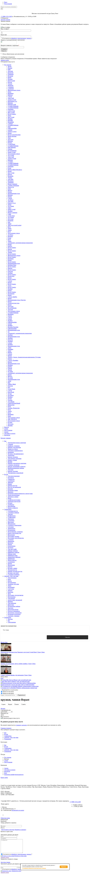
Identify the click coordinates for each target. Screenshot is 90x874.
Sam (9, 222)
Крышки (10, 488)
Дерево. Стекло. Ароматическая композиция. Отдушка (24, 357)
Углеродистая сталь (13, 303)
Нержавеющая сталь (14, 193)
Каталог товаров (6, 438)
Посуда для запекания (14, 487)
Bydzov (10, 142)
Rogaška (10, 425)
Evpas (9, 168)
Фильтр (3, 708)
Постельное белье (13, 609)
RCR (9, 227)
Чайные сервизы (13, 550)
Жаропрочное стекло (14, 90)
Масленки (11, 522)
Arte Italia (10, 179)
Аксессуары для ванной (15, 600)
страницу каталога (21, 725)
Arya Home (11, 401)
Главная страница (6, 728)
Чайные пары (12, 554)
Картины (10, 592)
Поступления (8, 430)
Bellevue (10, 95)
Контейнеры (11, 506)
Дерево (10, 177)
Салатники (11, 520)
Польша (10, 79)
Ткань (9, 285)
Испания (10, 76)
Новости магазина (8, 691)
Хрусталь (10, 139)
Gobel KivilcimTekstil (14, 403)
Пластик (10, 271)
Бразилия (10, 72)
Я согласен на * (17, 854)
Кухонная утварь (13, 490)
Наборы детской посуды (15, 571)
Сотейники (11, 481)
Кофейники (11, 558)
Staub (9, 416)
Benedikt (10, 120)
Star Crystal (11, 117)
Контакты (7, 435)
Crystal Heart (11, 144)
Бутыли (10, 503)
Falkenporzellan (12, 128)
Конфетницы (12, 516)
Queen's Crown (12, 131)
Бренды (6, 427)
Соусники (11, 527)
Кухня (6, 734)
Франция (10, 85)
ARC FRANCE (12, 419)
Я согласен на (17, 38)
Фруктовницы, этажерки (15, 531)
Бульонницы (11, 530)
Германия (10, 74)
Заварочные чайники (14, 557)
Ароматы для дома (13, 584)
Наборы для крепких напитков (17, 463)
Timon (9, 204)
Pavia (9, 406)
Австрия (10, 71)
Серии (6, 428)
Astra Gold (11, 98)
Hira (9, 382)
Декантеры (11, 455)
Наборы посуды (12, 485)
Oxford (10, 316)
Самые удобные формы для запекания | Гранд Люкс (16, 675)
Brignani (10, 195)
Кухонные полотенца (14, 614)
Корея (9, 77)
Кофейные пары (12, 555)
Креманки (11, 452)
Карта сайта (4, 777)
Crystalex (10, 161)
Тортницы (11, 519)
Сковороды (11, 479)
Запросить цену (16, 871)
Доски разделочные (14, 495)
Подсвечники (12, 582)
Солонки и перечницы (14, 525)
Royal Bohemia (12, 150)
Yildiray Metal (12, 384)
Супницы (11, 539)
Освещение (7, 739)
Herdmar (10, 365)
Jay (9, 332)
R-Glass (10, 422)
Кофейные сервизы (13, 552)
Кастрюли (11, 477)
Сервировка (7, 736)
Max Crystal (11, 112)
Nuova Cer (11, 187)
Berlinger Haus (12, 265)
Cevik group (11, 215)
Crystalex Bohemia (13, 106)
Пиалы (10, 544)
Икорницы (11, 541)
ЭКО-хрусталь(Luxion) (14, 225)
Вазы (9, 579)
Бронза (10, 174)
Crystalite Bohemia (13, 107)
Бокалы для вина (13, 457)
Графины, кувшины (14, 446)
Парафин (10, 349)
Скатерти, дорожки (13, 616)
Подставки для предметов (15, 595)
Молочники (11, 535)
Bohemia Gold (12, 104)
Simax (9, 92)
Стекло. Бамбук (12, 297)
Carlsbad (10, 123)
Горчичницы (11, 546)
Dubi (9, 126)
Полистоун (11, 276)
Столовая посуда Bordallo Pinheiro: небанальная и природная (19, 688)
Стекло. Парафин (13, 360)
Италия (10, 68)
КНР (9, 69)
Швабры (10, 601)
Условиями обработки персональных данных (34, 868)
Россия (10, 82)
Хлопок (10, 400)
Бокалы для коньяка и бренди (16, 466)
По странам (7, 65)
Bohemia (10, 103)
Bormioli (10, 236)
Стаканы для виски (13, 465)
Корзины (10, 543)
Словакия (11, 87)
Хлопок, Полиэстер (14, 408)
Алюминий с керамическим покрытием (20, 333)
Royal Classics (12, 114)
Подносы (10, 547)
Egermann (10, 109)
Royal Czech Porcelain (14, 134)
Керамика (11, 93)
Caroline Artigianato (13, 185)
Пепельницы (11, 597)
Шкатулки (11, 605)
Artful (9, 381)
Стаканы (10, 444)
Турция (10, 84)
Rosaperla (10, 176)
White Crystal (11, 209)
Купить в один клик (20, 856)
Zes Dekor (11, 395)
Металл (10, 190)
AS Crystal (11, 155)
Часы (9, 593)
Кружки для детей (13, 573)
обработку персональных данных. (21, 38)
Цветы (10, 581)
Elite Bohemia (12, 147)
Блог (2, 678)
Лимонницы (11, 528)
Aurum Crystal (12, 99)
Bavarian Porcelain (13, 327)
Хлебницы (11, 504)
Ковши (10, 484)
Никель (10, 268)
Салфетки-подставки (14, 500)
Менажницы (11, 523)
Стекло (10, 96)
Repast (10, 133)
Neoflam (10, 273)
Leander (10, 130)
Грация (10, 368)
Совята (23, 704)
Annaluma (11, 182)
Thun (9, 138)
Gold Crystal (11, 111)
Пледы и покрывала (14, 611)
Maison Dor (11, 405)
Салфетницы (11, 517)
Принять (63, 866)
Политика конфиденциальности (13, 774)
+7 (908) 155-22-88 (6, 16)
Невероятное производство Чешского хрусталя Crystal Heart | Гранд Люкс (23, 652)
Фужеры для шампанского (16, 454)
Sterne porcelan (12, 136)
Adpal (9, 347)
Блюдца (10, 566)
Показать (22, 637)
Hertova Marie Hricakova (15, 169)
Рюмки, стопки (12, 460)
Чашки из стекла (13, 449)
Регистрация (8, 4)
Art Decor (10, 200)
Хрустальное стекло (14, 154)
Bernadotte (11, 122)
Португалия (11, 80)
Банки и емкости (13, 508)
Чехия (9, 66)
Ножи (9, 498)
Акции (6, 432)
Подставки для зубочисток (16, 538)
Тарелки (10, 514)
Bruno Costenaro (12, 184)
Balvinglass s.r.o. (12, 101)
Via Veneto (11, 206)
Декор (9, 585)
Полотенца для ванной (14, 612)
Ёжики (17, 704)
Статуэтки (11, 589)
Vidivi (9, 208)
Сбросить (67, 637)
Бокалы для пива (13, 471)
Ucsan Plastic (11, 389)
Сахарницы (11, 562)
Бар (5, 732)
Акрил (10, 230)
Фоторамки (11, 587)
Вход (5, 2)
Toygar (10, 393)
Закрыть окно (5, 60)
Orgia (9, 188)
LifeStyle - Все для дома (11, 737)
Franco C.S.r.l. (12, 203)
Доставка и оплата (9, 433)
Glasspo (10, 149)
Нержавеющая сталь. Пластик (17, 300)
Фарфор (10, 119)
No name (10, 371)
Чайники (10, 482)
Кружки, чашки (12, 568)
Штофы (10, 461)
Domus (10, 192)
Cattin (9, 214)
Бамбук (10, 246)
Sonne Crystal (12, 152)
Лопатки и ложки (13, 496)
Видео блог (4, 642)
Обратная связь (5, 818)
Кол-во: (3, 826)
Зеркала (10, 590)
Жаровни (10, 492)
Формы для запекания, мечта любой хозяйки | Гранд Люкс (18, 663)
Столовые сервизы (13, 512)
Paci (9, 387)
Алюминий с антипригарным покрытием (20, 243)
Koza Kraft (11, 392)
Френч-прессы (12, 560)
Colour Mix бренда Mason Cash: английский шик (15, 681)
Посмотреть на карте (18, 810)
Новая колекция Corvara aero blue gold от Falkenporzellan (17, 684)
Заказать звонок (5, 19)
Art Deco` (10, 235)
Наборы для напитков (14, 447)
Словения (11, 88)
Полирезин (11, 293)
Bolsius (10, 352)
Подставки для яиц (13, 536)
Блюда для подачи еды (14, 533)
